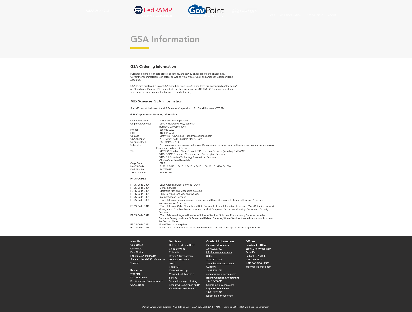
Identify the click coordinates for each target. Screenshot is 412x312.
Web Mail (135, 273)
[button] (291, 15)
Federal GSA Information (143, 255)
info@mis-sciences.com (219, 252)
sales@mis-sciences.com (220, 263)
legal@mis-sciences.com (219, 295)
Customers (136, 248)
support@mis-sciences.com (221, 274)
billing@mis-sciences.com (220, 285)
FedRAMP (174, 266)
